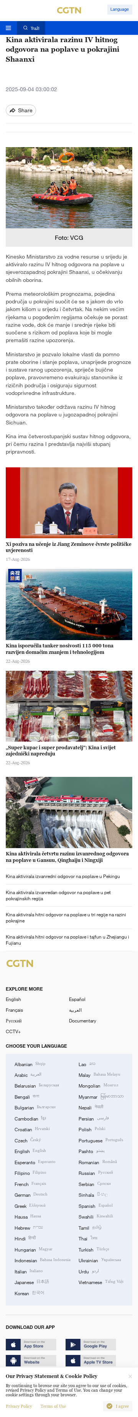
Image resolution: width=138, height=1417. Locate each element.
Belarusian (37, 1085)
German (31, 1194)
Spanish (95, 1205)
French (30, 1183)
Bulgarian (35, 1107)
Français (14, 1010)
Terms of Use (53, 1406)
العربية (75, 1010)
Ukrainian (100, 1259)
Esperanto (35, 1161)
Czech (28, 1140)
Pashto (91, 1150)
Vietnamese (101, 1281)
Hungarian (34, 1249)
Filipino (30, 1172)
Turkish (94, 1249)
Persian (93, 1118)
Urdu (89, 1271)
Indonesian (43, 1259)
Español (77, 999)
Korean (29, 1292)
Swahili (96, 1216)
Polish (92, 1128)
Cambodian (30, 1118)
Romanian (98, 1161)
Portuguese (101, 1140)
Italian (29, 1271)
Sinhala (93, 1194)
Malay (99, 1074)
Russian (96, 1172)
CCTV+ (13, 1031)
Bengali (27, 1096)
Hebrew (29, 1227)
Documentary (82, 1020)
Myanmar (101, 1096)
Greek (30, 1205)
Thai (88, 1238)
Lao (87, 1063)
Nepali (91, 1107)
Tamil (90, 1227)
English (13, 999)
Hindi (25, 1238)
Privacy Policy (19, 1406)
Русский (13, 1020)
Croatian (32, 1128)
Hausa (28, 1216)
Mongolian (98, 1085)
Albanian (30, 1063)
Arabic (28, 1074)
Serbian (94, 1183)
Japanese (32, 1281)
